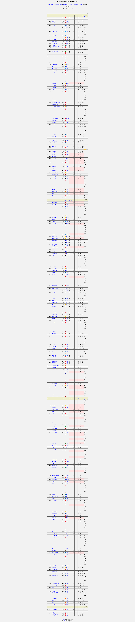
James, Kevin (53, 37)
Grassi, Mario (53, 541)
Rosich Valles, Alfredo (55, 247)
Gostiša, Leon (54, 498)
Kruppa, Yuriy (54, 79)
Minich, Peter (53, 450)
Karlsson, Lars (54, 142)
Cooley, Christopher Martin (55, 535)
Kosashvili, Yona (54, 573)
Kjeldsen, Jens (54, 407)
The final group (56, 4)
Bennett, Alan (54, 264)
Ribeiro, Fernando (54, 459)
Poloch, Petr (53, 133)
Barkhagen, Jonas (54, 350)
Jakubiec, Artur (54, 114)
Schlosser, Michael (54, 145)
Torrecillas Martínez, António (56, 276)
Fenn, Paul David (54, 554)
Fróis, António (54, 348)
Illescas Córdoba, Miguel (55, 111)
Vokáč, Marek (54, 310)
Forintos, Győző (54, 380)
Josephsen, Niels (54, 180)
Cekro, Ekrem (53, 245)
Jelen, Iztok (53, 519)
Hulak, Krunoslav (54, 124)
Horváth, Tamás (54, 122)
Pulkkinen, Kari (54, 415)
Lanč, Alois (53, 56)
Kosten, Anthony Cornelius (55, 46)
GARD (67, 66)
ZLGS (67, 72)
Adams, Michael (54, 529)
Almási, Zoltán (54, 150)
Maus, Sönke (53, 504)
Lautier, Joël (53, 147)
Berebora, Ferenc (54, 467)
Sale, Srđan (53, 298)
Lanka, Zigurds (54, 331)
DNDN (67, 25)
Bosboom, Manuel (54, 340)
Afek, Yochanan (54, 411)
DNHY (67, 58)
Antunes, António (54, 120)
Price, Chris (53, 417)
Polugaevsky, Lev (54, 31)
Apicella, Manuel (54, 108)
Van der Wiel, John (54, 579)
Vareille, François (54, 141)
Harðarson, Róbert (54, 490)
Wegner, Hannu (54, 83)
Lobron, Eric (53, 405)
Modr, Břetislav (54, 544)
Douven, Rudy (54, 449)
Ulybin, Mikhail (54, 221)
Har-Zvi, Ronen (54, 128)
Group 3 (67, 4)
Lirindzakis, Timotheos (55, 369)
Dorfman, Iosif (54, 20)
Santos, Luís (53, 581)
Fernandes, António (54, 585)
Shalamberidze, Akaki (55, 174)
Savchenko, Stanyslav (55, 64)
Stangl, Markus (54, 242)
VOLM (67, 43)
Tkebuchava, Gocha (54, 367)
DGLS (67, 37)
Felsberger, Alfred (54, 302)
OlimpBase (63, 619)
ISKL (67, 272)
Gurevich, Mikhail (54, 18)
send (64, 620)
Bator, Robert (53, 140)
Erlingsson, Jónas (54, 81)
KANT (67, 104)
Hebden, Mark (54, 156)
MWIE (67, 145)
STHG (67, 168)
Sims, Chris (53, 509)
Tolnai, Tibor (53, 55)
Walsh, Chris (53, 528)
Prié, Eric (53, 52)
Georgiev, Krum (54, 400)
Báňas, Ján (53, 225)
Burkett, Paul (53, 189)
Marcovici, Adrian (54, 447)
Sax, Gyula (53, 168)
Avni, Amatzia (54, 539)
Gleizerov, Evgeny (54, 257)
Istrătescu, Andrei (54, 70)
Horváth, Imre (54, 213)
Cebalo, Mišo (53, 296)
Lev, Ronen (53, 329)
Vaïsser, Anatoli (54, 53)
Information (51, 4)
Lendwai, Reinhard (54, 604)
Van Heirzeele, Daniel (55, 104)
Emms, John (53, 290)
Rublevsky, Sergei (54, 68)
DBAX (67, 46)
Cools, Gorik (53, 563)
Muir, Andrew (54, 600)
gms (71, 15)
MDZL (67, 76)
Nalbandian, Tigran (54, 240)
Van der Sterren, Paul (55, 575)
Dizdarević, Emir (54, 362)
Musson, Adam (54, 550)
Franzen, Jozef (54, 176)
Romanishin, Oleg (54, 316)
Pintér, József (53, 320)
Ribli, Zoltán (53, 494)
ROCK (67, 48)
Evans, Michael (54, 457)
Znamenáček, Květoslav (55, 596)
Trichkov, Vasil (54, 95)
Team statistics (71, 8)
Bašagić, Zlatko (54, 306)
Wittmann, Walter (54, 41)
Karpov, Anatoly (54, 355)
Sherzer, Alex (53, 587)
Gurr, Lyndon (53, 473)
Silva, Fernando (54, 232)
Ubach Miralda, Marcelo (55, 385)
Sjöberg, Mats (54, 612)
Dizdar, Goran (54, 93)
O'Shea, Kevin (54, 353)
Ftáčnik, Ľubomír (54, 479)
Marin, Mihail (54, 492)
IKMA (67, 100)
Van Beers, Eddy (54, 136)
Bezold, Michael (54, 219)
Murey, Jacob (53, 47)
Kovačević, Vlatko (54, 506)
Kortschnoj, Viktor (54, 569)
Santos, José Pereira (54, 130)
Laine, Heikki (54, 441)
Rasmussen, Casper (54, 533)
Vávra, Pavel (53, 502)
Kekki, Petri (53, 403)
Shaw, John (53, 234)
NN (52, 546)
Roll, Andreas (54, 195)
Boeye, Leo (53, 556)
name (56, 15)
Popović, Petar (54, 166)
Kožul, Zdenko (54, 292)
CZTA (67, 74)
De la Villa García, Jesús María (56, 106)
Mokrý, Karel (53, 357)
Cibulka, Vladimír (54, 432)
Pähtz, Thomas (54, 255)
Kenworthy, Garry (54, 202)
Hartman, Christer (54, 134)
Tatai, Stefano (53, 485)
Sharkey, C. (53, 602)
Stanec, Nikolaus (54, 613)
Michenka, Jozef (54, 33)
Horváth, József (54, 50)
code (67, 15)
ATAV (67, 29)
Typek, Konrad (54, 422)
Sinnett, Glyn (53, 463)
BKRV (67, 33)
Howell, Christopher (54, 436)
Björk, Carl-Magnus (54, 244)
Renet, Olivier (54, 23)
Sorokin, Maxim (54, 229)
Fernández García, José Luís (56, 102)
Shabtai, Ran (53, 278)
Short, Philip (53, 343)
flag (65, 15)
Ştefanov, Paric (54, 85)
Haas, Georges (54, 413)
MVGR (67, 41)
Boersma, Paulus (54, 286)
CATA (67, 172)
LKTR (67, 56)
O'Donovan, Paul (54, 468)
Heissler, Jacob (54, 204)
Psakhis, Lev (53, 307)
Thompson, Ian (54, 371)
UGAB (67, 98)
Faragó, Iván (53, 487)
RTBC (67, 70)
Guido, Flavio (54, 477)
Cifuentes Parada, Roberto (55, 583)
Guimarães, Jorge (54, 39)
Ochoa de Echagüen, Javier (55, 304)
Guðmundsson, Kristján (55, 513)
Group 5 (74, 4)
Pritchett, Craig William (55, 409)
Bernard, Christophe (54, 62)
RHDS (67, 160)
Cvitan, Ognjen (54, 91)
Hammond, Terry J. (54, 454)
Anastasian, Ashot (54, 270)
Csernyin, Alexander (54, 288)
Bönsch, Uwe (53, 215)
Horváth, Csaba (54, 22)
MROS (67, 27)
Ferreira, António (54, 609)
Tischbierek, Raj (54, 178)
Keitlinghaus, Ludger (55, 191)
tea (84, 16)
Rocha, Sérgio (54, 336)
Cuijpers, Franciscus (54, 164)
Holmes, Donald (54, 351)
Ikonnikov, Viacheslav (55, 118)
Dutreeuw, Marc (54, 109)
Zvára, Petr (53, 483)
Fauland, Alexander (54, 576)
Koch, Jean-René (54, 363)
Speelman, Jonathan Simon (55, 475)
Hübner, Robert (54, 567)
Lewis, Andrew (54, 434)
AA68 (67, 154)
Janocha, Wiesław (54, 76)
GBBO (67, 195)
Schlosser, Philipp (54, 236)
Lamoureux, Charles (54, 137)
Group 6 (77, 4)
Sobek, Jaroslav (54, 324)
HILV (67, 31)
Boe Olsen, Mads (54, 170)
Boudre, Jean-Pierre (54, 361)
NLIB (67, 264)
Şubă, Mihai (53, 162)
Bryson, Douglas (54, 35)
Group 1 (60, 4)
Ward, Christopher (54, 314)
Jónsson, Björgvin (54, 253)
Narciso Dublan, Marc (55, 238)
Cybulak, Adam (54, 461)
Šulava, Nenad (54, 126)
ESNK (67, 174)
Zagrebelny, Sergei (54, 465)
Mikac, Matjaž (54, 523)
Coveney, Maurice (54, 598)
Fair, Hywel (53, 426)
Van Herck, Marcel (54, 283)
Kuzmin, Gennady (54, 217)
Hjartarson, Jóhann (54, 560)
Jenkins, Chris (54, 443)
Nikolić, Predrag (54, 146)
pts (69, 15)
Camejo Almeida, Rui (55, 389)
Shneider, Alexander (54, 89)
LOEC (67, 17)
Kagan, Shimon (54, 531)
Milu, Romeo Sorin (54, 445)
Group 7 (81, 4)
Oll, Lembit (53, 375)
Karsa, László (53, 594)
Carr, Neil (53, 182)
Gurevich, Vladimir (54, 208)
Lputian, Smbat (54, 251)
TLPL (67, 120)
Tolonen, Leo (53, 452)
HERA (67, 185)
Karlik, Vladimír (54, 333)
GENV (67, 259)
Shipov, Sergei (54, 197)
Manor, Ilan (53, 394)
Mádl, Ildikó (53, 45)
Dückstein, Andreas (54, 360)
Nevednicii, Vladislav (55, 500)
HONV (67, 22)
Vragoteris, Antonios (55, 185)
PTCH (67, 68)
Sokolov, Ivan (54, 21)
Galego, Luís (53, 318)
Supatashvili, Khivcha (55, 396)
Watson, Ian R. (54, 100)
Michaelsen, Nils (54, 517)
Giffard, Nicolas (54, 356)
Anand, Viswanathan (55, 51)
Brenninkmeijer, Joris (55, 592)
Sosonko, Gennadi (54, 43)
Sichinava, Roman (54, 428)
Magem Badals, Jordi (55, 98)
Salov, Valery (53, 148)
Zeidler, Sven (53, 160)
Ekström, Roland (54, 152)
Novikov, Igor (54, 25)
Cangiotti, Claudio (54, 521)
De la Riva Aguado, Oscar (55, 365)
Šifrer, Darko (53, 272)
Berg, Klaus (53, 154)
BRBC (67, 156)
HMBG (67, 83)
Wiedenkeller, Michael (55, 48)
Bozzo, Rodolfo (54, 515)
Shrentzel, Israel (54, 74)
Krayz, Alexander (54, 206)
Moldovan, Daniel (54, 383)
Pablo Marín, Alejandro (55, 172)
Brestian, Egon (54, 615)
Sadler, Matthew (54, 358)
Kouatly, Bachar (54, 381)
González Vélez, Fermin (55, 471)
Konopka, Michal (54, 338)
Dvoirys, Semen (54, 266)
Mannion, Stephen (54, 346)
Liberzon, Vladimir (54, 300)
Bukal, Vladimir (54, 210)
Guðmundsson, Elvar (55, 496)
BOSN (67, 21)
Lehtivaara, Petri (54, 424)
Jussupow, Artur (54, 558)
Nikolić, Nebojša (54, 139)
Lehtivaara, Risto (54, 187)
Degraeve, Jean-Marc (55, 614)
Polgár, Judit (53, 344)
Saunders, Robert (54, 537)
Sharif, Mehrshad (54, 17)
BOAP (67, 39)
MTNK (67, 187)
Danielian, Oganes (54, 511)
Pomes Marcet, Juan (54, 312)
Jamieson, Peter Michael (55, 552)
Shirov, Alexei (54, 158)
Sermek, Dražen (54, 27)
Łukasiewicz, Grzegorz (55, 274)
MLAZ (67, 91)
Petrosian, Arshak (54, 268)
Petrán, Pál (53, 143)
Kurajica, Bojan (54, 151)
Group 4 (71, 4)
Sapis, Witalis (54, 227)
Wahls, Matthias (54, 223)
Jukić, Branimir (54, 481)
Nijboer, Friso (53, 591)
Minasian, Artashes (54, 58)
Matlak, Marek (54, 87)
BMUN (67, 215)
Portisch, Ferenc (54, 72)
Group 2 (64, 4)
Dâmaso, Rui (53, 322)
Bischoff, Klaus (54, 378)
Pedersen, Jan (53, 193)
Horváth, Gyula (54, 589)
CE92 (67, 18)
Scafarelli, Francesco (54, 259)
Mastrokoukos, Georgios (55, 373)
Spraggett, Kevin (54, 249)
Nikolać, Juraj (54, 565)
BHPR (67, 95)
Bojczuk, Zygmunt (54, 285)
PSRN (67, 35)
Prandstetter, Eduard (54, 571)
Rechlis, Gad (53, 29)
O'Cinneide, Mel (54, 116)
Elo (63, 15)
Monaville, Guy (54, 430)
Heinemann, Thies (54, 387)
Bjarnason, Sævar (54, 66)
